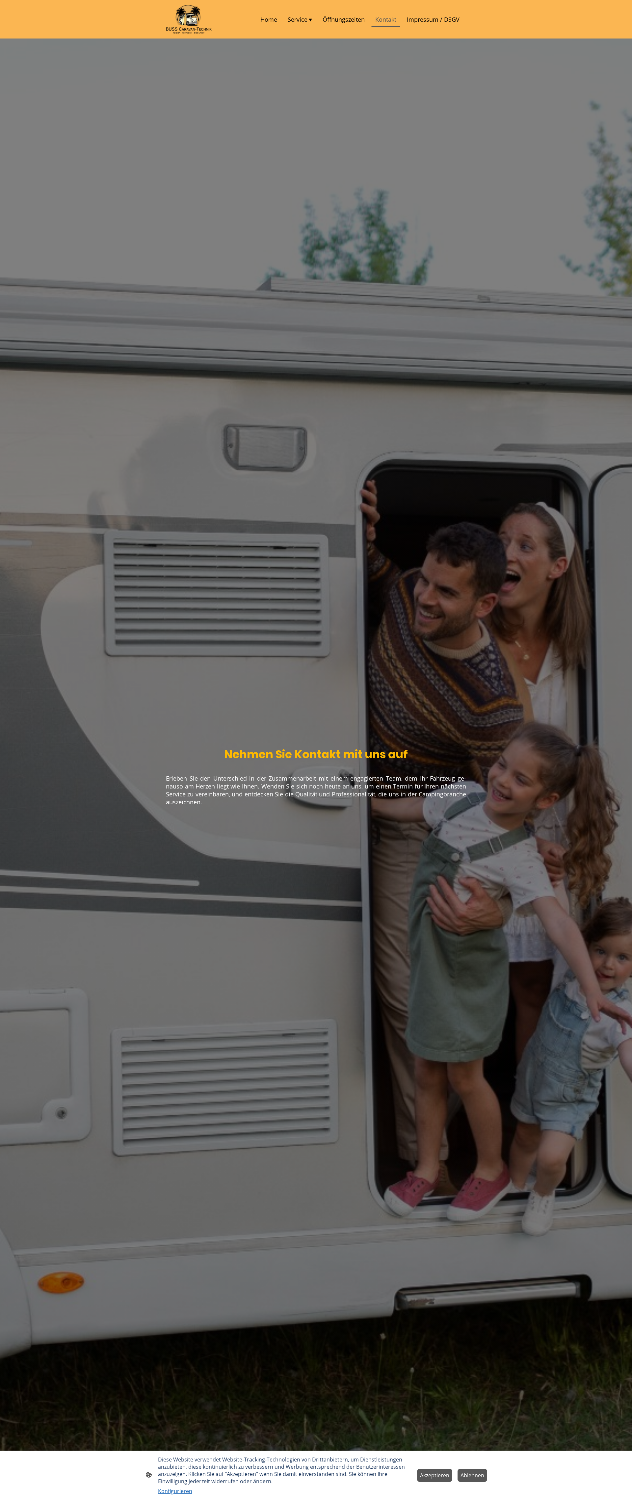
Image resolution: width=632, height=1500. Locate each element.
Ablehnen (472, 1475)
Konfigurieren (175, 1491)
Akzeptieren (434, 1475)
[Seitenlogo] (189, 19)
